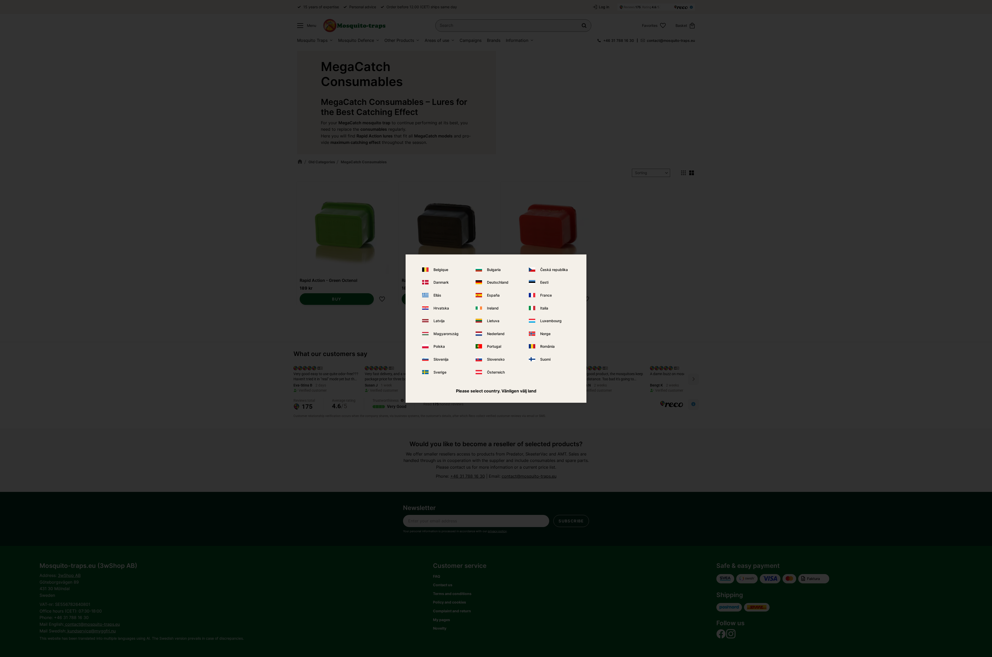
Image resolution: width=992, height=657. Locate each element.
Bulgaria (494, 269)
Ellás (437, 295)
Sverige (439, 372)
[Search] (584, 25)
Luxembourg (551, 321)
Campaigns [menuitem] (471, 40)
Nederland (496, 333)
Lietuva (493, 321)
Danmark (441, 282)
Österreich (496, 372)
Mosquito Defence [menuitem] (356, 40)
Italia (544, 308)
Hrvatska (441, 308)
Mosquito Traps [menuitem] (312, 40)
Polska (439, 346)
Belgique (440, 269)
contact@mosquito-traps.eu (671, 40)
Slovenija (440, 359)
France (546, 295)
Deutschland (497, 282)
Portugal (494, 346)
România (547, 346)
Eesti (544, 282)
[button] (305, 25)
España (493, 295)
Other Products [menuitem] (399, 40)
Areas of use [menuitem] (437, 40)
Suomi (545, 359)
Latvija (439, 321)
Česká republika (554, 269)
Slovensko (496, 359)
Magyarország (446, 333)
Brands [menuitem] (493, 40)
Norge (545, 333)
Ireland (493, 308)
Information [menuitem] (517, 40)
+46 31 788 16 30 (618, 40)
